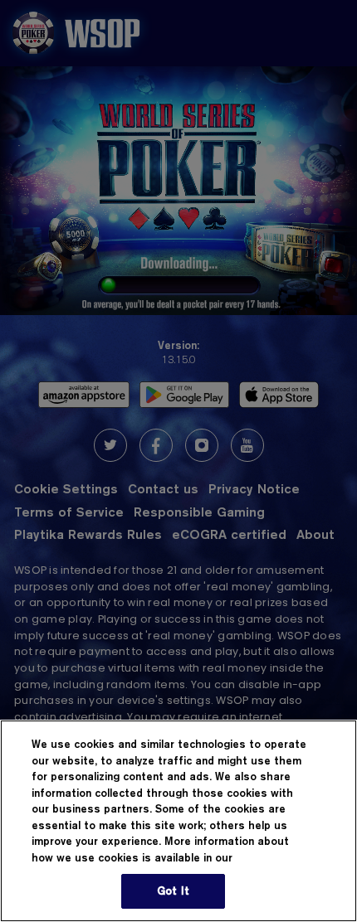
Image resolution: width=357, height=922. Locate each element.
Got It (173, 890)
